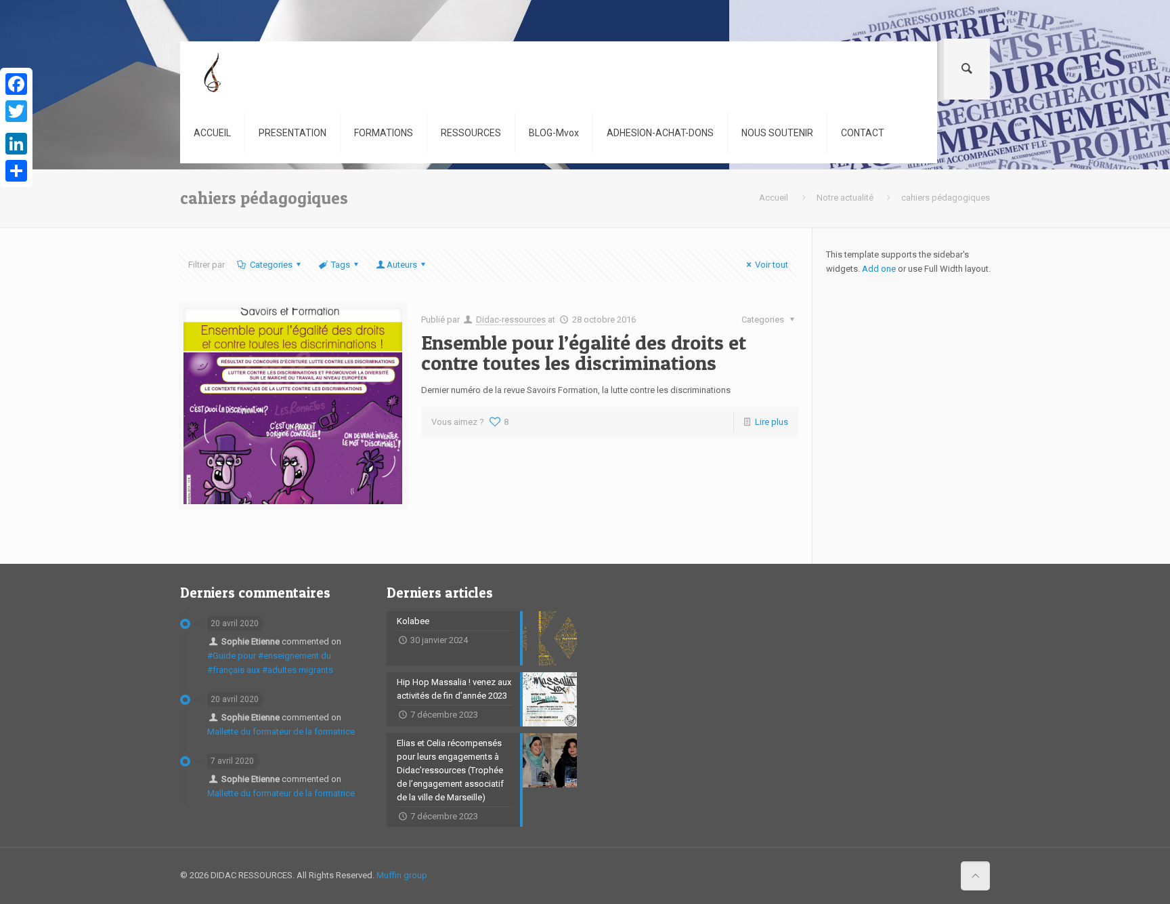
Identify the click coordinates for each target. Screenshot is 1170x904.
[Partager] (16, 170)
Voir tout (771, 265)
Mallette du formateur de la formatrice (281, 731)
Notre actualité (845, 197)
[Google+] (16, 127)
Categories (271, 265)
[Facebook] (16, 84)
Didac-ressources (511, 319)
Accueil (773, 197)
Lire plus (771, 422)
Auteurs (402, 265)
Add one (879, 269)
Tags (340, 265)
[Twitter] (16, 111)
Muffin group (401, 875)
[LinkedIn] (16, 143)
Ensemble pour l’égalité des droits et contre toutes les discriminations (583, 352)
